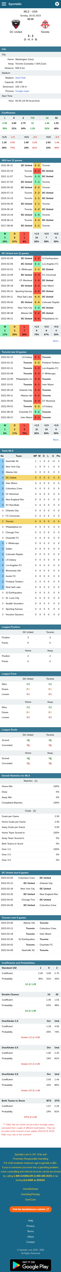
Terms (30, 1231)
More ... (57, 341)
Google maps (22, 91)
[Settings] (57, 3)
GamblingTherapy (30, 1194)
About (30, 1236)
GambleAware (30, 1189)
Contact (30, 1242)
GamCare (30, 1199)
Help (30, 1220)
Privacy (31, 1226)
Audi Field (20, 77)
